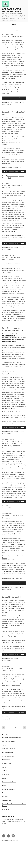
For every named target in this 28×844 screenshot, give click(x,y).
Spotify (4, 767)
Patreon (22, 70)
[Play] (4, 98)
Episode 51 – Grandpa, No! (11, 597)
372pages (6, 774)
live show (14, 389)
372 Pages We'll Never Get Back (12, 10)
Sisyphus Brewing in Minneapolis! (13, 497)
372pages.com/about (8, 756)
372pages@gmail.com (8, 789)
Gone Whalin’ (6, 809)
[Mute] (19, 98)
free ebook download (19, 417)
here (20, 320)
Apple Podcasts (6, 763)
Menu (14, 24)
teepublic (5, 796)
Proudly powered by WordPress (10, 840)
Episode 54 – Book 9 (9, 374)
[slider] (23, 98)
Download (21, 102)
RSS (9, 104)
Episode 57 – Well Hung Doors (13, 37)
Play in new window (12, 102)
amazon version (17, 415)
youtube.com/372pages (8, 748)
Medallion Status (20, 347)
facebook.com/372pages (9, 781)
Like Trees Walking (14, 312)
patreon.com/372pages (8, 78)
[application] (14, 98)
